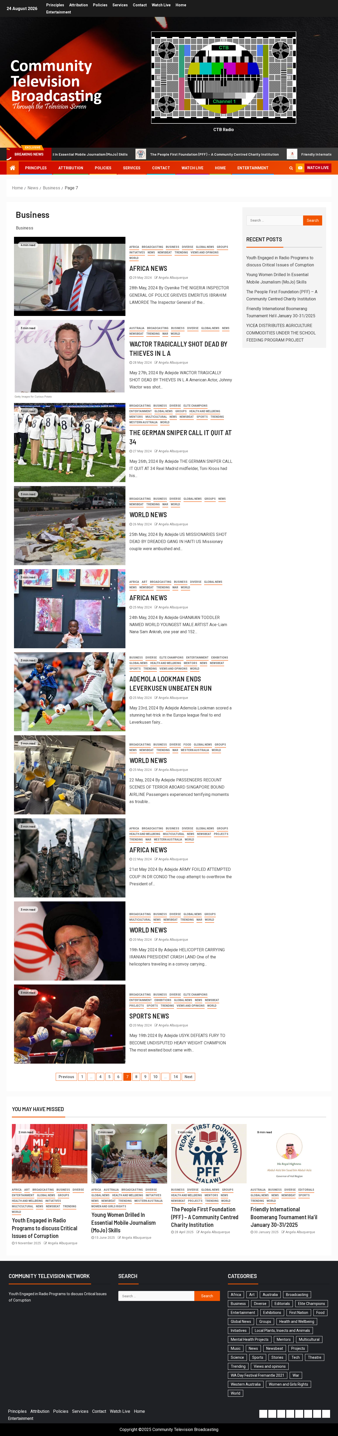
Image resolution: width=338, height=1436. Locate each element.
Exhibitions (219, 657)
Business (172, 247)
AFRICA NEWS (148, 268)
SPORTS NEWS (149, 1016)
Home (181, 5)
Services (120, 5)
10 (155, 1077)
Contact (140, 5)
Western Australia (143, 422)
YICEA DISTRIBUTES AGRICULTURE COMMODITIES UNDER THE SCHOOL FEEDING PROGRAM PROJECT (281, 332)
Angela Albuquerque (173, 278)
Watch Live (161, 5)
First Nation (298, 1312)
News (151, 252)
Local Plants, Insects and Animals (282, 1330)
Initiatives (137, 252)
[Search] (291, 168)
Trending (181, 252)
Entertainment (58, 12)
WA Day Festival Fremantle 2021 (257, 1375)
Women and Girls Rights (108, 1206)
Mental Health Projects (250, 1339)
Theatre (314, 1357)
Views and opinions (205, 252)
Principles (55, 5)
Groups (222, 247)
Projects (221, 834)
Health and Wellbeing (204, 411)
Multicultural (156, 416)
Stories (277, 1357)
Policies (100, 5)
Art (144, 581)
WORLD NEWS (148, 514)
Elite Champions (196, 405)
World (134, 258)
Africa (134, 247)
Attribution (78, 5)
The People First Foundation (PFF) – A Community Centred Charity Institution (134, 154)
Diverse (187, 247)
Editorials (306, 1189)
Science (237, 1357)
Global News (205, 247)
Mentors (136, 416)
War (165, 333)
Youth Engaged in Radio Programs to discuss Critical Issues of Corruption (44, 1228)
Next (188, 1077)
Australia (136, 328)
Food (187, 744)
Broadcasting (152, 247)
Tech (296, 1357)
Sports (202, 416)
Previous (66, 1077)
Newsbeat (165, 252)
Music (236, 1348)
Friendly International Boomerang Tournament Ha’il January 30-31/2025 (284, 1217)
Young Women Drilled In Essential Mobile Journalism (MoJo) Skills (123, 1222)
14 (175, 1077)
